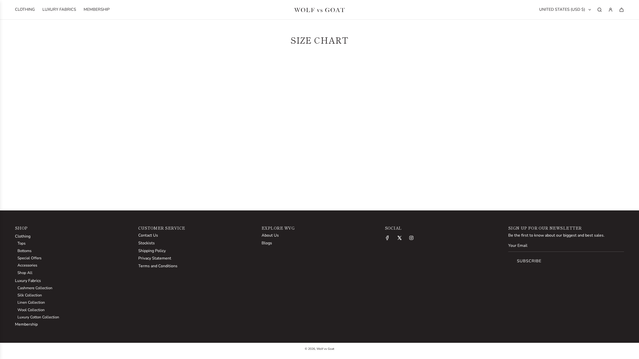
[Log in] (610, 9)
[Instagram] (411, 237)
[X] (399, 237)
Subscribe (529, 261)
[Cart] (621, 9)
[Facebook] (387, 237)
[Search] (599, 9)
